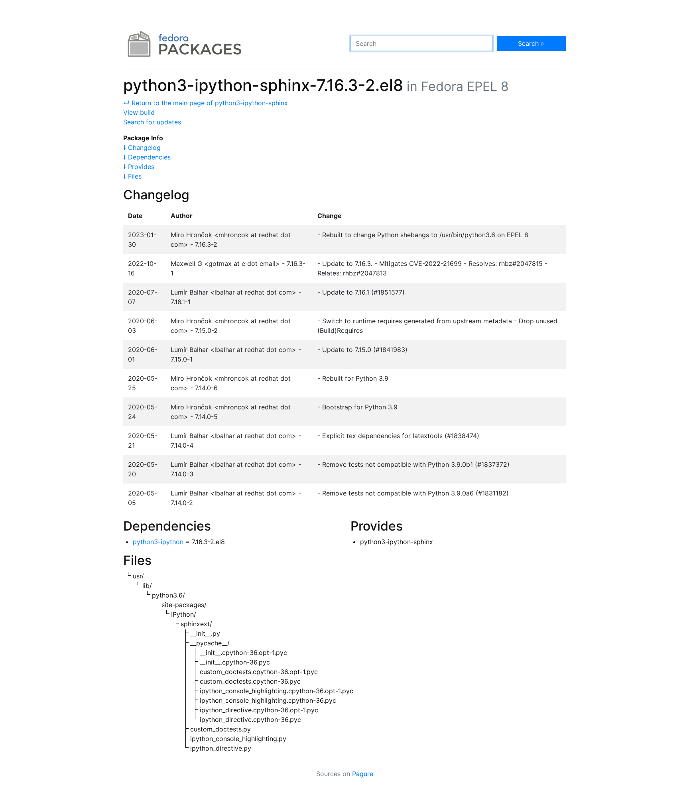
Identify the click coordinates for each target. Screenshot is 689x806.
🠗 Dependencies (147, 157)
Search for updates (152, 122)
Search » (531, 43)
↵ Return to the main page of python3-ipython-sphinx (205, 103)
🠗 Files (132, 176)
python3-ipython (158, 542)
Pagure (362, 774)
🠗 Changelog (142, 147)
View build (139, 112)
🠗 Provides (138, 167)
